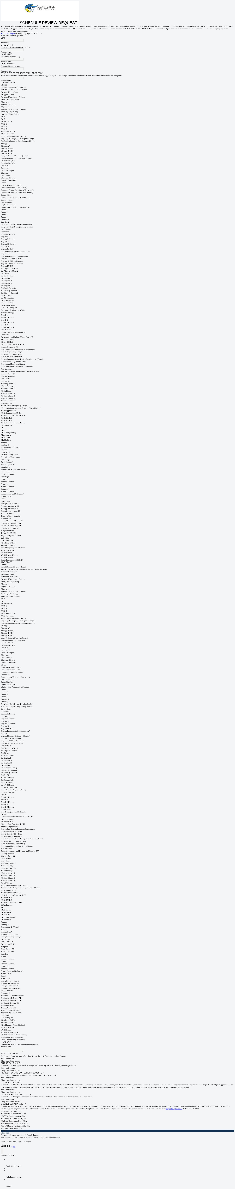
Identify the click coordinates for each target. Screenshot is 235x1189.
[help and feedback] (2, 1151)
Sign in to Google (8, 33)
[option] (117, 85)
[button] (117, 1131)
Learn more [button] (37, 33)
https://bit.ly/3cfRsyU (174, 1109)
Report (28, 1141)
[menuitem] (120, 1162)
